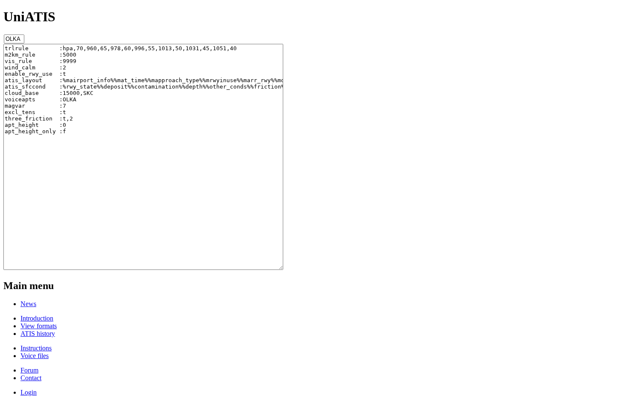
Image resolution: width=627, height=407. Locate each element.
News (28, 303)
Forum (29, 370)
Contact (30, 377)
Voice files (34, 355)
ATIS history (37, 333)
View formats (38, 326)
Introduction (36, 318)
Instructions (36, 348)
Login (28, 392)
